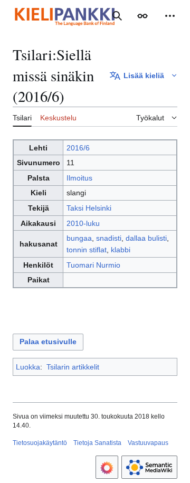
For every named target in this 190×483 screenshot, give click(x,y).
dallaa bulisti (146, 238)
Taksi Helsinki (88, 208)
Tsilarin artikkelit (72, 367)
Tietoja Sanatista (97, 443)
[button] (142, 15)
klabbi (120, 249)
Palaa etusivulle (48, 341)
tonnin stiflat (86, 249)
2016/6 (78, 148)
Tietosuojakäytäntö (40, 443)
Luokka (28, 367)
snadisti (108, 238)
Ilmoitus (79, 178)
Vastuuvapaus (148, 443)
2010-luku (83, 223)
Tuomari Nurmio (93, 265)
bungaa (79, 238)
